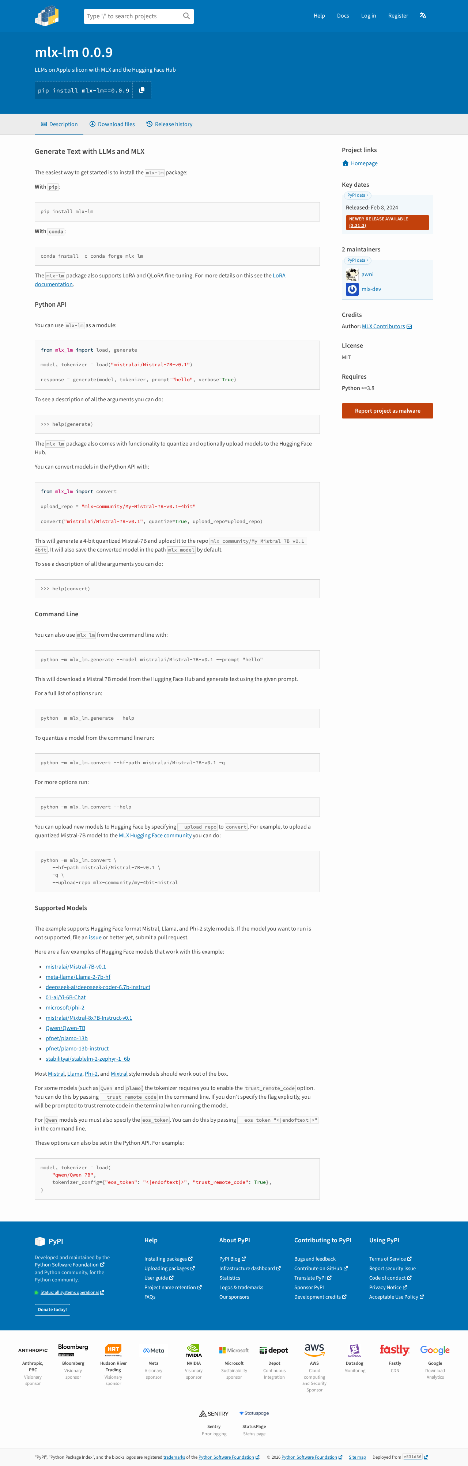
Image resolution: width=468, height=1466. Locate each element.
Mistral (56, 1074)
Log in (368, 16)
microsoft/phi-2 (65, 1008)
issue (95, 937)
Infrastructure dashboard (247, 1268)
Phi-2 (91, 1074)
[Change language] (423, 15)
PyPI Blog (229, 1259)
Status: (70, 1292)
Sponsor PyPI (309, 1287)
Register (398, 16)
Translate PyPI (310, 1278)
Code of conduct (387, 1278)
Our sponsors (234, 1297)
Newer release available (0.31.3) (378, 222)
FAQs (149, 1297)
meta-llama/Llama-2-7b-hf (78, 977)
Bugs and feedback (315, 1259)
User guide (156, 1278)
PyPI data (356, 195)
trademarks (174, 1457)
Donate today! (52, 1309)
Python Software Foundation (67, 1265)
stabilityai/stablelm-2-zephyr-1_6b (88, 1059)
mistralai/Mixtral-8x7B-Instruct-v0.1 (89, 1018)
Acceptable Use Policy (393, 1297)
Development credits (317, 1297)
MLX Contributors (383, 326)
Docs (343, 16)
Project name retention (170, 1287)
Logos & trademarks (241, 1287)
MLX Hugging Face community (155, 836)
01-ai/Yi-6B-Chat (66, 997)
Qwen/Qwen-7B (65, 1028)
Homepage (364, 163)
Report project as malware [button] (387, 411)
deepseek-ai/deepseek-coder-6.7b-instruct (98, 987)
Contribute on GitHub (318, 1268)
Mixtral (119, 1074)
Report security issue (392, 1268)
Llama (74, 1074)
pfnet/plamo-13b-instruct (77, 1049)
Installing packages (165, 1259)
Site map (357, 1457)
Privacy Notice (385, 1287)
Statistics (229, 1278)
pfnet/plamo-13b (67, 1038)
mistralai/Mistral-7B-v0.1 (76, 967)
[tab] (59, 124)
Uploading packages (166, 1268)
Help (319, 16)
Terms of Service (387, 1259)
